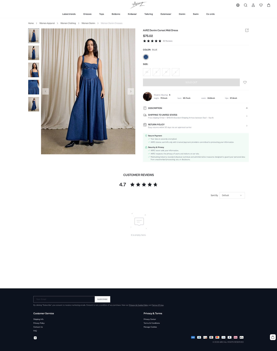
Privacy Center (150, 319)
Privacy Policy (39, 323)
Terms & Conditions (152, 323)
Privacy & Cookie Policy (138, 305)
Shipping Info (38, 319)
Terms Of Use (158, 305)
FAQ (35, 331)
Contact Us (38, 327)
